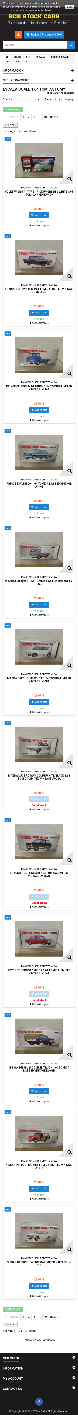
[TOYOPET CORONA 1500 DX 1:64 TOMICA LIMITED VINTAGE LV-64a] (39, 938)
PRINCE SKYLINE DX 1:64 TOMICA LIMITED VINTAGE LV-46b (39, 485)
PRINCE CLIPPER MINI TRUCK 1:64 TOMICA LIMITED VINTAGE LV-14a (39, 388)
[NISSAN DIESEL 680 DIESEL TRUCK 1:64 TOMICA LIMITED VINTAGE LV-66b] (39, 1036)
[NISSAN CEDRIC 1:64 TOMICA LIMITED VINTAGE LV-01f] (39, 1230)
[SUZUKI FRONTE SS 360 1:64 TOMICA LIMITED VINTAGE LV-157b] (39, 841)
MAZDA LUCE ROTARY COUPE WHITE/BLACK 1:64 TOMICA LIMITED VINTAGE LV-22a (39, 777)
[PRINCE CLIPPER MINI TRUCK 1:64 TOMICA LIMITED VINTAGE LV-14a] (39, 354)
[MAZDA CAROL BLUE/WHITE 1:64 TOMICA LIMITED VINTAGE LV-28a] (39, 646)
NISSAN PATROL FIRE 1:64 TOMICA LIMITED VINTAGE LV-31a (39, 1166)
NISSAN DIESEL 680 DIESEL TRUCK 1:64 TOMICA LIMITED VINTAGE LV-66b (39, 1069)
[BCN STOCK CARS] (39, 19)
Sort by (7, 99)
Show (48, 99)
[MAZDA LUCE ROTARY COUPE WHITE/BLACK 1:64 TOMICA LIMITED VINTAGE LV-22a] (39, 744)
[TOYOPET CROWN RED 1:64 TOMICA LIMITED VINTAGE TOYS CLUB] (39, 257)
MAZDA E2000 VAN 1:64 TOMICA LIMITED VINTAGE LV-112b (39, 582)
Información (13, 70)
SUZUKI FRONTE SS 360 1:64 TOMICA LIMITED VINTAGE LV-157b (39, 874)
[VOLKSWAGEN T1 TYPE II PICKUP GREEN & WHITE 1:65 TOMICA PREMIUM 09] (39, 160)
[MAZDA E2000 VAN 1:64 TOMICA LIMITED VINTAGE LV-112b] (39, 549)
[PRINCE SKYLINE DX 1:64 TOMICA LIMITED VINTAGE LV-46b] (39, 452)
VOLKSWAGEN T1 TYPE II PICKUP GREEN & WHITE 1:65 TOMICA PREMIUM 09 (39, 193)
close (69, 6)
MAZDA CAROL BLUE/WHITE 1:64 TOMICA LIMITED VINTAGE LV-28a (39, 680)
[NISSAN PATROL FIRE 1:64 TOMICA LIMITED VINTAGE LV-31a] (39, 1133)
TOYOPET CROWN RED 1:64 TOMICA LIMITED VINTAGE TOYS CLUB (39, 290)
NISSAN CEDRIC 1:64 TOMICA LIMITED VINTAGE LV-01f (39, 1264)
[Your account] (18, 35)
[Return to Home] (6, 57)
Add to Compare (40, 225)
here (48, 10)
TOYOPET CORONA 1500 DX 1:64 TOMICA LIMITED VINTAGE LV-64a (39, 972)
